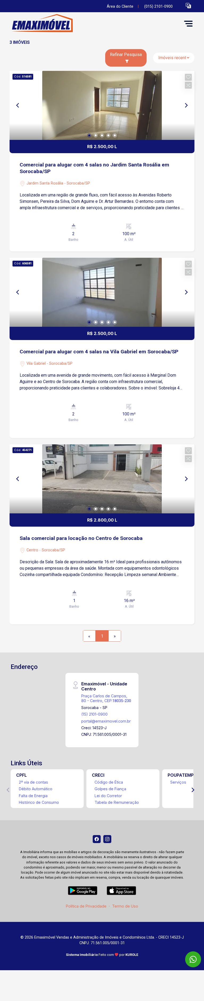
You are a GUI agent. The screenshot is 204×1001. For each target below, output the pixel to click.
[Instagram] (107, 839)
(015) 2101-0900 (158, 6)
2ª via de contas (33, 782)
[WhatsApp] (193, 959)
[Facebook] (97, 839)
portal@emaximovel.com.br (106, 721)
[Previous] (18, 105)
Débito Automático (35, 789)
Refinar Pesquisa (126, 54)
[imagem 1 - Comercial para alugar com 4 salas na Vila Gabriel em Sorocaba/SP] (102, 292)
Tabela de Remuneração (117, 802)
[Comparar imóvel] (188, 85)
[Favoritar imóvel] (188, 77)
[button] (188, 5)
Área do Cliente (120, 6)
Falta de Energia (33, 795)
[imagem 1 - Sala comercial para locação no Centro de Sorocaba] (102, 478)
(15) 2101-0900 (94, 714)
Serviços (178, 782)
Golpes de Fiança (110, 789)
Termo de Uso (125, 906)
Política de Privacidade (86, 906)
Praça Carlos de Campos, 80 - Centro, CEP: (106, 698)
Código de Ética (109, 782)
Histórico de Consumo (39, 802)
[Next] (186, 105)
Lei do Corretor (108, 795)
